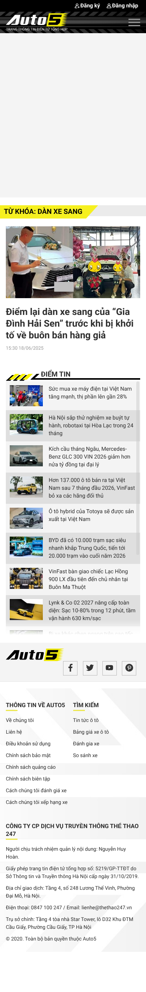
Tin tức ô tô (86, 721)
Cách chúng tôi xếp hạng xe (37, 802)
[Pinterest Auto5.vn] (129, 668)
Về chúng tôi (20, 721)
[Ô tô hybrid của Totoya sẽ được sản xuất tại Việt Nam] (26, 518)
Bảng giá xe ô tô (91, 732)
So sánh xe (85, 756)
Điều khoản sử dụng (28, 744)
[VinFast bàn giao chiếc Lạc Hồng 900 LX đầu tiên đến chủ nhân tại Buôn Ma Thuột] (26, 578)
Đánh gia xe (86, 744)
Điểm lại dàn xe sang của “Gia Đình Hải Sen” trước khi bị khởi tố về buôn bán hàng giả (70, 323)
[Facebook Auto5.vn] (70, 668)
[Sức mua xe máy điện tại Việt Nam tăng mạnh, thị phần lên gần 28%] (26, 395)
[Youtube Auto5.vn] (109, 668)
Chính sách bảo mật (28, 756)
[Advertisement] (73, 114)
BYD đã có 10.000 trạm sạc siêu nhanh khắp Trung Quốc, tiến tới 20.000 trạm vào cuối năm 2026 (87, 548)
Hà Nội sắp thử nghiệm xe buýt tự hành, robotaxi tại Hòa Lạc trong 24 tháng (91, 426)
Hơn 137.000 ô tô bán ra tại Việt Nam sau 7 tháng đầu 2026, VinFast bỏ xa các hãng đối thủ (92, 488)
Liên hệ (14, 732)
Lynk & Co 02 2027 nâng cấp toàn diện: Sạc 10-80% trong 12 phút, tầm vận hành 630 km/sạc (92, 611)
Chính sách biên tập (28, 779)
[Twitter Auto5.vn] (90, 668)
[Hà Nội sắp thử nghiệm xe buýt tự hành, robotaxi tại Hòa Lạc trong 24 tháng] (26, 424)
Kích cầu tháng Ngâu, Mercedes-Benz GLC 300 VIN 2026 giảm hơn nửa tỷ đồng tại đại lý (89, 457)
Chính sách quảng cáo (31, 767)
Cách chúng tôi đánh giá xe (36, 791)
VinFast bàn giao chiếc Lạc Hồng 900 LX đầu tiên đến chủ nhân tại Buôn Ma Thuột (88, 579)
